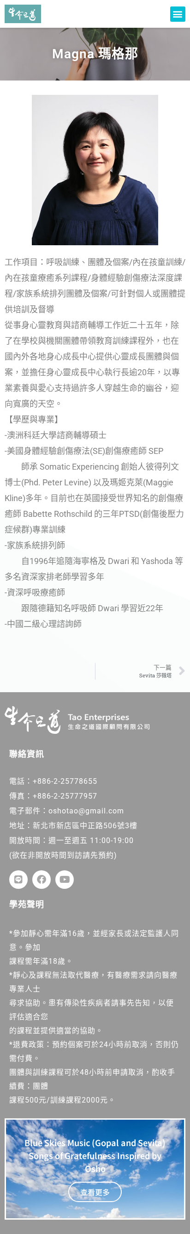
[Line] (18, 879)
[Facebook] (41, 879)
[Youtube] (64, 879)
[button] (177, 14)
